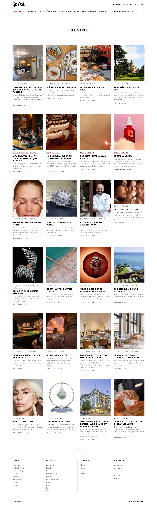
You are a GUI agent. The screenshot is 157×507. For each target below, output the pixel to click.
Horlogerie (51, 219)
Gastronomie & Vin (54, 84)
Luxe (37, 285)
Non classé (17, 288)
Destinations (85, 84)
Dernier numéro (19, 11)
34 (87, 449)
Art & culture (18, 285)
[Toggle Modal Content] (141, 11)
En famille (63, 352)
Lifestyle (25, 84)
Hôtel (94, 84)
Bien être (16, 84)
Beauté (83, 153)
